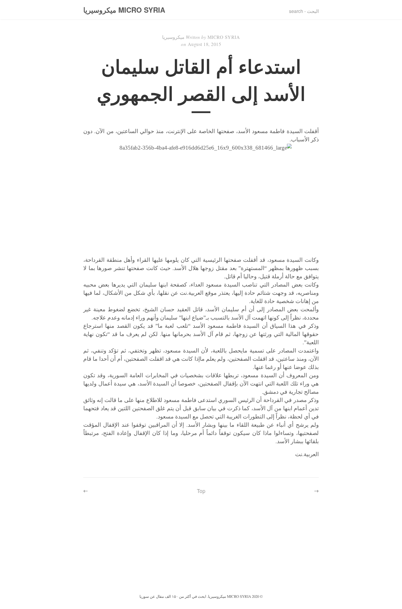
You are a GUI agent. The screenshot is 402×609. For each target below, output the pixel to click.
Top (201, 490)
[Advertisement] (201, 548)
